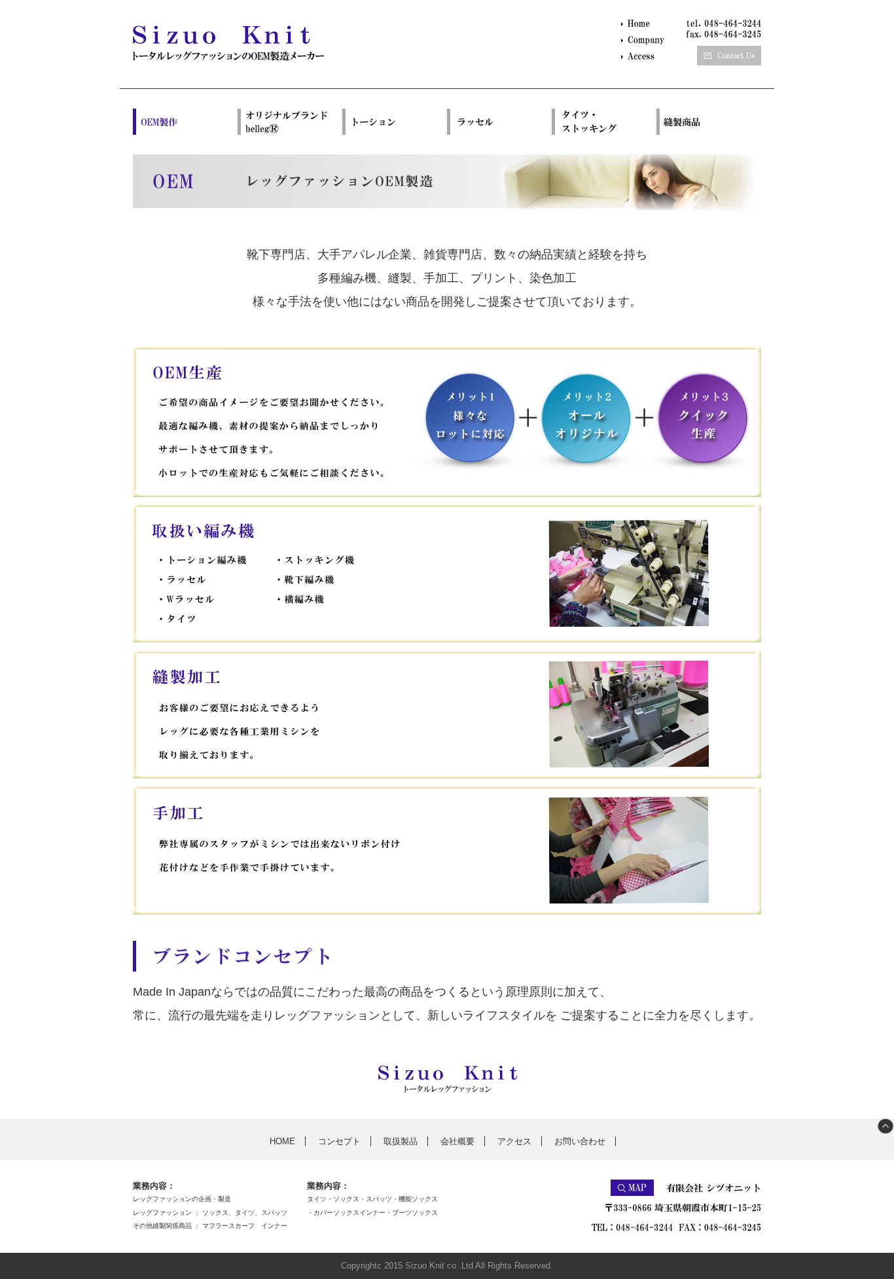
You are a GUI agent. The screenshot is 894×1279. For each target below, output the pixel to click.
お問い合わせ (579, 1141)
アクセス (514, 1141)
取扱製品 (401, 1141)
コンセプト (339, 1141)
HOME (282, 1141)
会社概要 (457, 1141)
